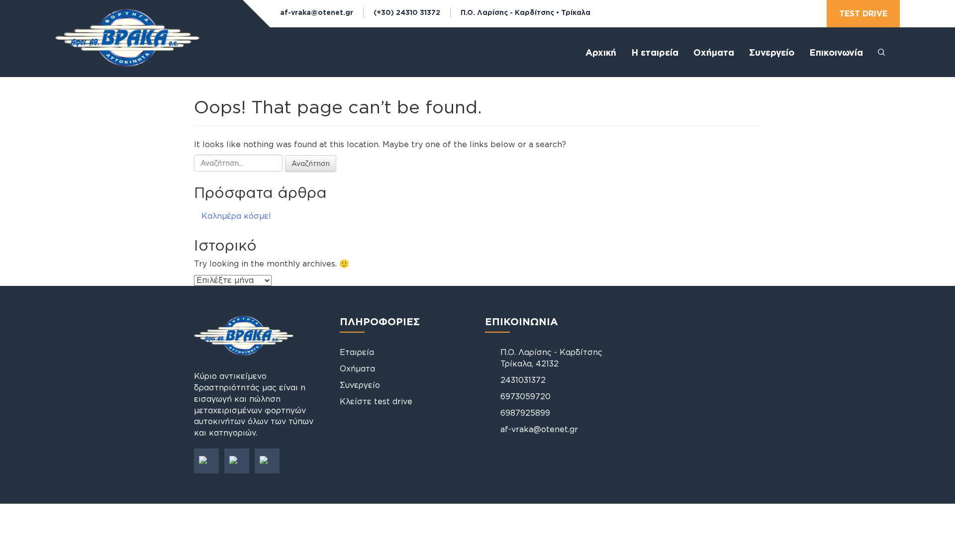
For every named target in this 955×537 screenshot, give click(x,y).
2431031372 (523, 379)
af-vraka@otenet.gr (316, 12)
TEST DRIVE (863, 13)
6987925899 (525, 412)
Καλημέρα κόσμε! (236, 215)
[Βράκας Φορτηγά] (127, 46)
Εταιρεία (357, 352)
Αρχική (600, 52)
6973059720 (525, 396)
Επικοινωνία (836, 52)
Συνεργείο (771, 52)
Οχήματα (357, 368)
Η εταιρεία (654, 52)
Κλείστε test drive (376, 401)
